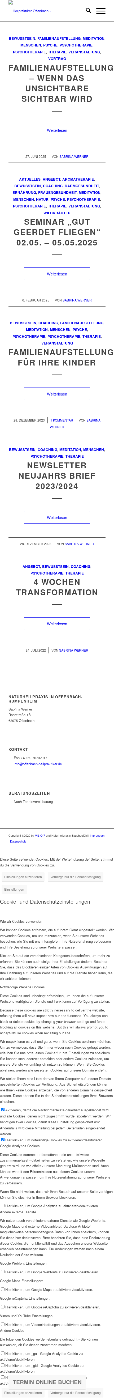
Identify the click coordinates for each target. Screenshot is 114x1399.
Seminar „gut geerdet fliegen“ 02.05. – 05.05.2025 (57, 232)
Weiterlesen (57, 130)
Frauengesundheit (57, 192)
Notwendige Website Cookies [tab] (22, 986)
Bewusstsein (22, 38)
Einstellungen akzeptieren (23, 876)
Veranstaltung (84, 51)
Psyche (50, 45)
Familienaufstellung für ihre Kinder (61, 357)
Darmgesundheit (82, 185)
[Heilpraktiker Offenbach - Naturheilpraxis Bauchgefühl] (47, 11)
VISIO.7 (40, 835)
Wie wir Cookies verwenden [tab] (21, 921)
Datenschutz (18, 841)
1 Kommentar (61, 420)
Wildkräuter (57, 212)
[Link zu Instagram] (102, 847)
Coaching (53, 185)
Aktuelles (30, 179)
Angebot (51, 179)
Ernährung (24, 192)
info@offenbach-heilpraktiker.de (38, 763)
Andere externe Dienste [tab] (18, 1211)
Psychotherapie (76, 45)
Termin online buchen (47, 1382)
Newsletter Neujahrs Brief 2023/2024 (57, 475)
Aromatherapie (78, 179)
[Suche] (86, 11)
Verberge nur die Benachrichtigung (75, 876)
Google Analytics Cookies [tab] (20, 1145)
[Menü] (98, 11)
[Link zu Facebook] (94, 847)
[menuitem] (86, 11)
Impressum (97, 835)
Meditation (93, 38)
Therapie (57, 51)
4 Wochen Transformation (57, 587)
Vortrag (57, 58)
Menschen (30, 45)
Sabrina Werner (74, 156)
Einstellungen (14, 889)
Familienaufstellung (59, 38)
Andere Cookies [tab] (12, 1330)
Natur (42, 199)
